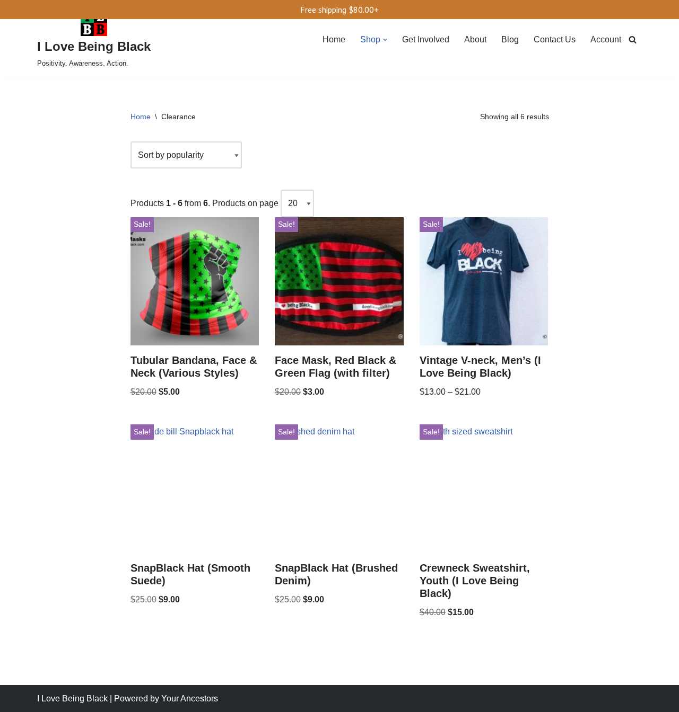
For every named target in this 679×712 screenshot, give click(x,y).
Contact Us (555, 39)
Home (334, 39)
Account (605, 39)
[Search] (633, 39)
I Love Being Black (72, 698)
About (475, 39)
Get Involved (425, 39)
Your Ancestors (189, 698)
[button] (385, 40)
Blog (510, 39)
